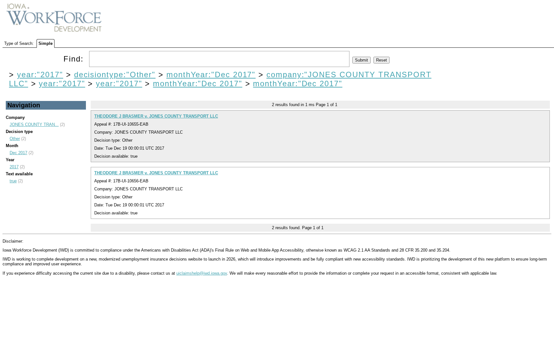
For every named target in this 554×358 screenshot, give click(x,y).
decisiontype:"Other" (114, 74)
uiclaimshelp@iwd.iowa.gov (201, 273)
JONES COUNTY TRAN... (34, 124)
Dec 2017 (18, 152)
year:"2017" (40, 74)
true (13, 181)
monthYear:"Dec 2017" (211, 74)
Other (15, 138)
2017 (14, 166)
